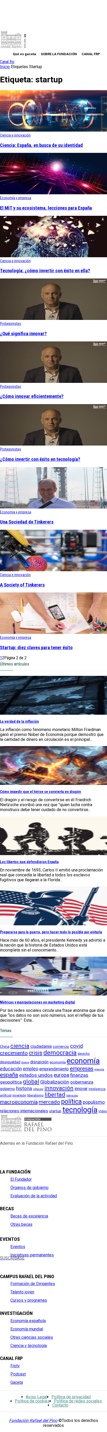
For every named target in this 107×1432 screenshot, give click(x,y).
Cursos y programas (28, 1300)
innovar (81, 1088)
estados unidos (36, 1075)
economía (83, 1060)
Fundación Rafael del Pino (33, 1420)
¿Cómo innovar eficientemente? (32, 396)
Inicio (5, 66)
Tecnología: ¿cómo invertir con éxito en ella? (45, 271)
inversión (19, 1095)
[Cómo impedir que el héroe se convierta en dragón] (53, 783)
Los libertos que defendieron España (29, 862)
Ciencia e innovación (15, 135)
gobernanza (81, 1082)
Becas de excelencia (29, 1216)
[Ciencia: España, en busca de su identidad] (53, 130)
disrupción (39, 1062)
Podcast (18, 1374)
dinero (25, 1062)
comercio (61, 1046)
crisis (35, 1053)
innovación (58, 1088)
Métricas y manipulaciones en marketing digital (37, 1002)
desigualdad (10, 1062)
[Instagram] (20, 1262)
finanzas (79, 1075)
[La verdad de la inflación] (53, 713)
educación (11, 1068)
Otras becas (21, 1224)
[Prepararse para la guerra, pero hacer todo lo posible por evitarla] (53, 923)
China (4, 1046)
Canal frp (7, 61)
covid (76, 1046)
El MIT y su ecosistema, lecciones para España (46, 208)
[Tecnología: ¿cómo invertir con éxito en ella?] (53, 255)
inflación (38, 1089)
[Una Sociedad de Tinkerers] (53, 507)
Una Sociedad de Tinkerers (27, 522)
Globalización (54, 1082)
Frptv (15, 1365)
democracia (60, 1052)
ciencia (19, 1045)
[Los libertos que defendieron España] (53, 853)
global (31, 1081)
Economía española (28, 1320)
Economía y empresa (15, 198)
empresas (81, 1068)
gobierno (7, 1089)
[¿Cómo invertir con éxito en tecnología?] (53, 444)
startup (55, 1111)
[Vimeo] (46, 1262)
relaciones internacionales (24, 1110)
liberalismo (35, 1095)
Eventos (17, 1246)
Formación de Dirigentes (32, 1283)
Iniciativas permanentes (32, 1254)
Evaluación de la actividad (33, 1195)
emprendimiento (54, 1068)
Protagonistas (10, 323)
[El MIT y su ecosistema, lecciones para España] (53, 192)
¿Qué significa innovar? (23, 333)
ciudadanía (41, 1046)
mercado (49, 1102)
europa (61, 1075)
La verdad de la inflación (19, 721)
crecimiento (14, 1053)
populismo (94, 1102)
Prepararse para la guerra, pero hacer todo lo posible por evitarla (51, 932)
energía (99, 1069)
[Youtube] (29, 1262)
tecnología (79, 1109)
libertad (55, 1094)
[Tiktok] (55, 1262)
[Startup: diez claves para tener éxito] (53, 632)
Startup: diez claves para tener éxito (36, 647)
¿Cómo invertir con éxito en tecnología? (40, 459)
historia (24, 1088)
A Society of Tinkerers (22, 585)
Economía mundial (26, 1329)
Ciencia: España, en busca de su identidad (41, 145)
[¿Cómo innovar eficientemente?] (53, 381)
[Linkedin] (38, 1262)
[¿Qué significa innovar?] (53, 318)
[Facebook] (3, 1262)
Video (102, 1111)
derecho (84, 1054)
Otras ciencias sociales (31, 1337)
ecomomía (58, 1062)
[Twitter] (12, 1262)
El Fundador (21, 1179)
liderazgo (72, 1095)
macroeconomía (19, 1102)
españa (9, 1075)
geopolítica (11, 1082)
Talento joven (22, 1292)
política (71, 1101)
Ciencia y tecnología (28, 1345)
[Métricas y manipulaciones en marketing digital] (53, 994)
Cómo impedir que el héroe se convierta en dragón (40, 792)
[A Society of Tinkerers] (53, 569)
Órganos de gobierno (29, 1187)
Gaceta (16, 1382)
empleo (30, 1068)
